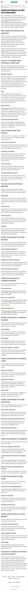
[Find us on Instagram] (16, 589)
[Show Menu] (1, 2)
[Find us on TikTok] (15, 589)
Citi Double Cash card (8, 291)
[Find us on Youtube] (13, 589)
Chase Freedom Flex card (9, 310)
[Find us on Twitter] (11, 589)
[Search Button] (26, 2)
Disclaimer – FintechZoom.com (14, 578)
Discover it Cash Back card (10, 300)
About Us (4, 576)
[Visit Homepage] (14, 2)
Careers (13, 576)
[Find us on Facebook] (10, 589)
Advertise (9, 576)
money (2, 50)
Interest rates (4, 108)
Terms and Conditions (20, 576)
